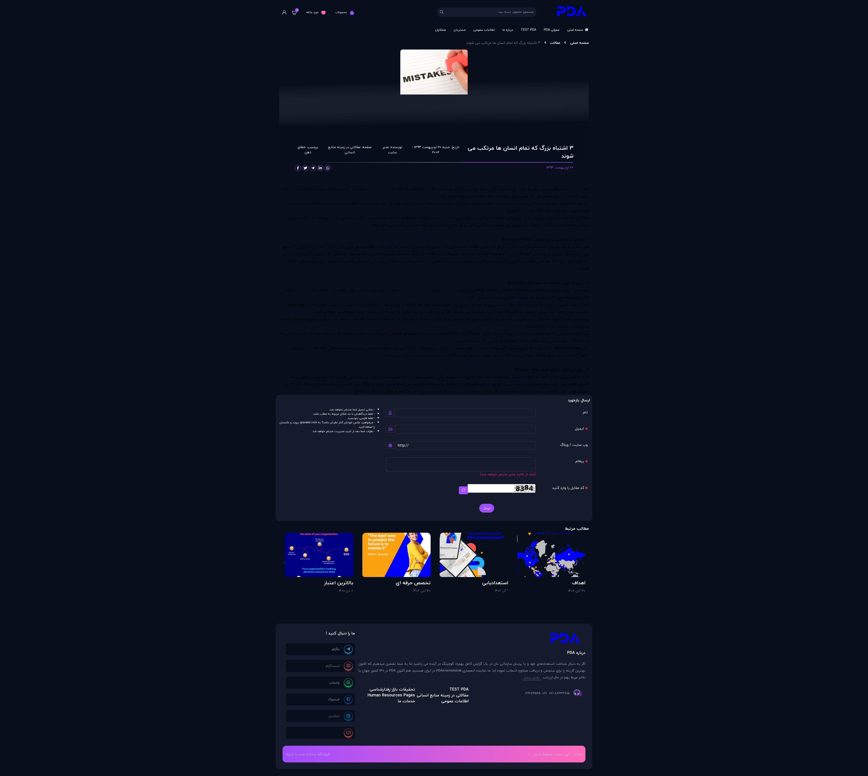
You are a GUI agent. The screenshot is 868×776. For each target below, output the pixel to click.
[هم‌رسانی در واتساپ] (328, 168)
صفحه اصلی (575, 30)
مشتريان (459, 30)
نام (585, 412)
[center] (441, 12)
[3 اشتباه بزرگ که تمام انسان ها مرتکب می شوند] (472, 639)
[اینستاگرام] (339, 666)
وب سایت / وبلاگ (574, 445)
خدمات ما (406, 701)
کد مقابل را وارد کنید (568, 488)
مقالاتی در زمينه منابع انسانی (344, 149)
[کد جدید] (463, 490)
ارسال (486, 508)
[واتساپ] (341, 682)
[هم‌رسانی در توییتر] (305, 168)
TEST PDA (528, 30)
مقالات (555, 43)
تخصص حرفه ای (413, 582)
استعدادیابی (495, 582)
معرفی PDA (551, 30)
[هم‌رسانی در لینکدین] (320, 168)
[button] (583, 563)
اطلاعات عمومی (484, 30)
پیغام (580, 461)
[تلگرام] (342, 649)
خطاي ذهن (304, 149)
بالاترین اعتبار (338, 582)
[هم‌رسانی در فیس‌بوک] (298, 168)
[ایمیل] (348, 733)
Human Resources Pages (391, 695)
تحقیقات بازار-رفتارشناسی (392, 689)
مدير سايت (390, 149)
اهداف (578, 582)
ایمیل (579, 428)
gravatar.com (308, 422)
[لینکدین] (340, 716)
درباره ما (507, 30)
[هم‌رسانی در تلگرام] (313, 168)
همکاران (440, 30)
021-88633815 (559, 693)
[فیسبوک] (340, 699)
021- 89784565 (536, 693)
